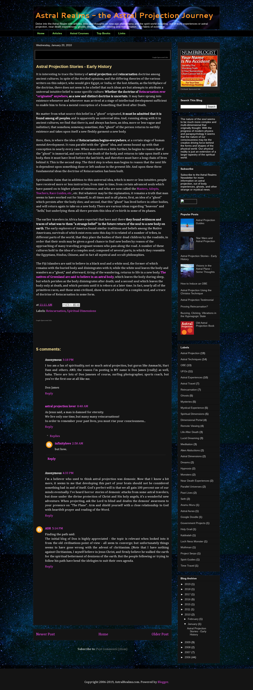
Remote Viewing (190, 425)
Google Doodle (189, 516)
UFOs (184, 371)
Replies (55, 436)
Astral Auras (188, 511)
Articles (57, 33)
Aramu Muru (188, 504)
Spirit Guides (188, 559)
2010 (188, 614)
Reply (49, 393)
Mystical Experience (192, 407)
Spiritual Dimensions (81, 311)
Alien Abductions (190, 450)
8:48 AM (82, 406)
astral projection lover (60, 406)
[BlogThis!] (67, 305)
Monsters (186, 474)
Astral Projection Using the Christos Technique (196, 292)
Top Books (103, 33)
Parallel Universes (191, 486)
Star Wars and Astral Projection (205, 240)
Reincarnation (56, 311)
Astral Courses (79, 33)
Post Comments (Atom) (111, 649)
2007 (188, 652)
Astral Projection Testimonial (197, 299)
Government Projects (193, 523)
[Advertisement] (102, 52)
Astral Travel (188, 383)
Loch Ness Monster (192, 541)
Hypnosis (186, 468)
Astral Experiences (191, 377)
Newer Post (45, 634)
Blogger (163, 682)
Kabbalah (186, 535)
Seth (183, 498)
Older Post (160, 634)
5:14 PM (57, 528)
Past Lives (187, 492)
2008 (188, 647)
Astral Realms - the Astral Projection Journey (124, 15)
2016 (188, 599)
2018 (188, 589)
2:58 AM (77, 443)
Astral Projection (190, 353)
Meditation (187, 444)
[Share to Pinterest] (78, 305)
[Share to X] (71, 305)
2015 (188, 604)
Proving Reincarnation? (194, 306)
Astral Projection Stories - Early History (196, 631)
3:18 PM (68, 359)
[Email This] (64, 305)
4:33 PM (68, 473)
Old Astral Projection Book (205, 324)
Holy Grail (186, 529)
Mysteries (186, 401)
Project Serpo (189, 553)
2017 (188, 594)
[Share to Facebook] (74, 305)
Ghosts (185, 395)
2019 (188, 584)
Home (40, 33)
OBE (183, 365)
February (193, 618)
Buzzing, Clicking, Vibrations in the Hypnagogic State (198, 314)
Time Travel (187, 565)
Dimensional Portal (192, 419)
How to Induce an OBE (194, 283)
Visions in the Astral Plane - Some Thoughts (205, 268)
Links (121, 33)
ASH (48, 528)
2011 (188, 609)
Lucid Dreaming (190, 438)
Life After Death (190, 432)
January (193, 623)
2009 (188, 642)
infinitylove (63, 443)
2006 (188, 657)
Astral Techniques (191, 359)
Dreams (185, 462)
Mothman (186, 547)
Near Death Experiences (195, 480)
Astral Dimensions (191, 456)
